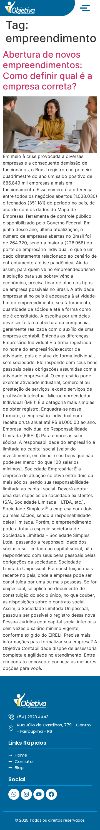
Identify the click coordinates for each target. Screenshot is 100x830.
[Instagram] (26, 794)
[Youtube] (38, 794)
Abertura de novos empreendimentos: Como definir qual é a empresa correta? (47, 70)
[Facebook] (51, 794)
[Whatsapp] (13, 794)
